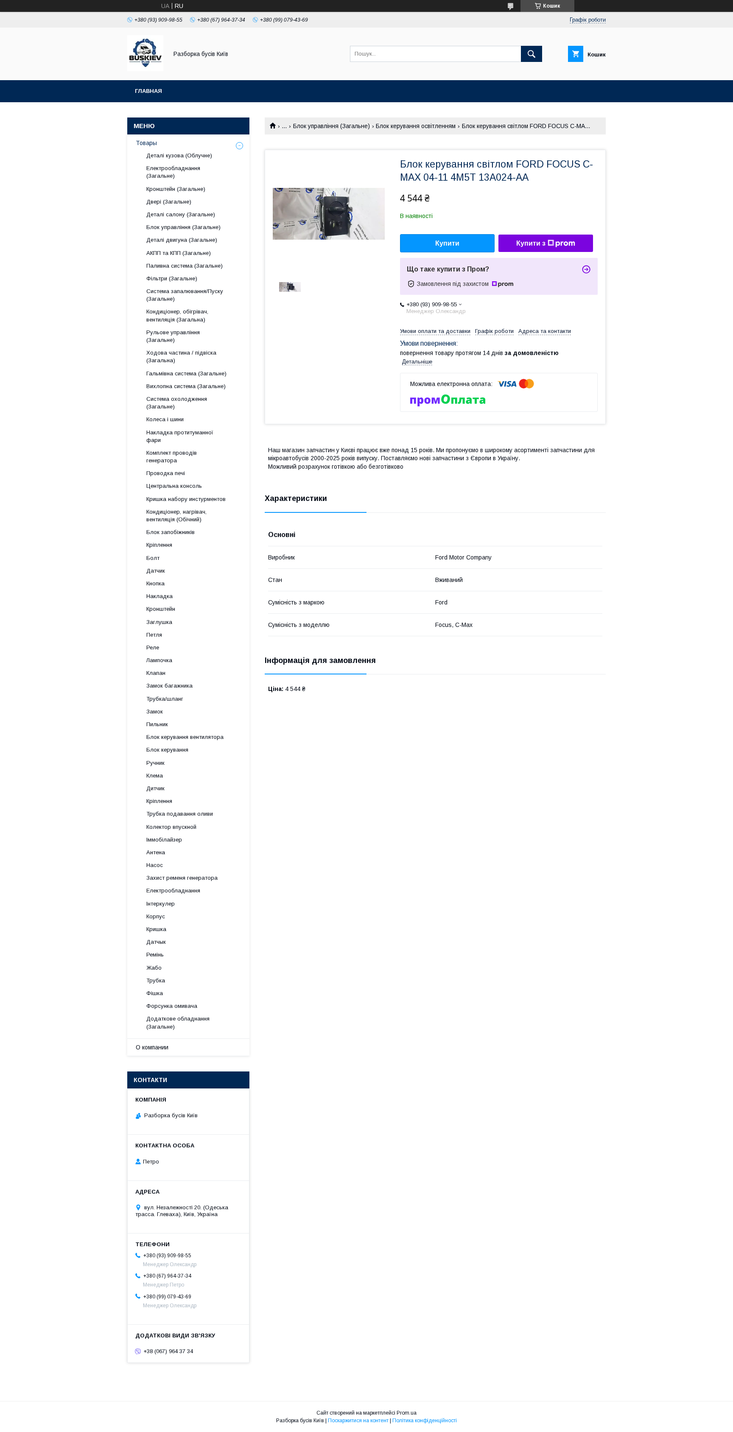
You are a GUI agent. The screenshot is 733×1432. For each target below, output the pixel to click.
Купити (447, 243)
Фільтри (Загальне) (171, 278)
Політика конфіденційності (424, 1421)
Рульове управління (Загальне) (173, 336)
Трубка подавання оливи (179, 814)
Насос (154, 865)
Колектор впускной (171, 827)
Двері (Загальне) (168, 202)
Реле (152, 647)
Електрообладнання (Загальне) (173, 172)
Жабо (154, 968)
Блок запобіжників (170, 532)
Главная (148, 91)
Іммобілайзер (164, 839)
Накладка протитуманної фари (179, 436)
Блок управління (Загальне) (331, 126)
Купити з (531, 243)
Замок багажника (169, 685)
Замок (154, 711)
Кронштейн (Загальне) (175, 189)
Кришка (156, 929)
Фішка (154, 993)
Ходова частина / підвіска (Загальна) (181, 357)
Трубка (155, 980)
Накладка (159, 596)
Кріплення (159, 545)
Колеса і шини (165, 419)
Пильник (157, 724)
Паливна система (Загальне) (184, 266)
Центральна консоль (174, 486)
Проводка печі (165, 473)
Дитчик (155, 788)
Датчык (156, 942)
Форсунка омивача (171, 1006)
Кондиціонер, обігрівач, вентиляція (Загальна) (177, 315)
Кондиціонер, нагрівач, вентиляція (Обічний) (176, 516)
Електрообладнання (173, 890)
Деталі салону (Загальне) (180, 214)
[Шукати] (531, 54)
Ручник (155, 763)
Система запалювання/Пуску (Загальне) (184, 295)
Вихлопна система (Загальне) (186, 386)
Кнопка (155, 583)
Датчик (155, 571)
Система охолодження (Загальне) (176, 403)
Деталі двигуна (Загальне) (181, 240)
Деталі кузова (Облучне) (179, 155)
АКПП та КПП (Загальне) (178, 253)
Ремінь (155, 954)
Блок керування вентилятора (185, 737)
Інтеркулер (160, 904)
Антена (155, 852)
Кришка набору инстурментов (186, 499)
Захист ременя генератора (182, 878)
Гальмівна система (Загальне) (186, 373)
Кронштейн (160, 609)
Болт (152, 558)
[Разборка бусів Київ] (145, 69)
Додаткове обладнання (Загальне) (178, 1022)
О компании (152, 1047)
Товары (146, 143)
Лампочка (159, 660)
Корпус (155, 916)
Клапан (155, 673)
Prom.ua (407, 1413)
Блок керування (167, 750)
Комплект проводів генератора (171, 457)
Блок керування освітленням (416, 126)
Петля (154, 635)
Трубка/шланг (164, 699)
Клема (154, 775)
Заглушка (159, 622)
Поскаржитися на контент (358, 1421)
